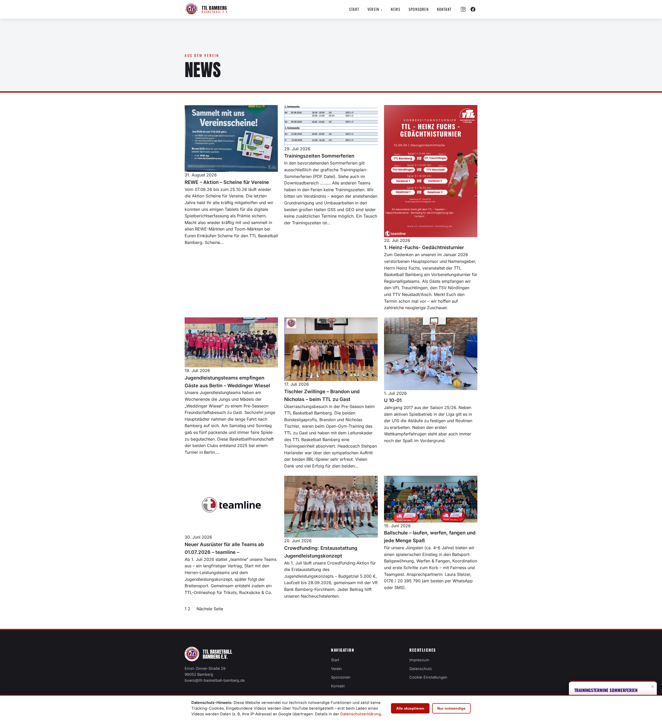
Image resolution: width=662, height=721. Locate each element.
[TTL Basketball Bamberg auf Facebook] (473, 9)
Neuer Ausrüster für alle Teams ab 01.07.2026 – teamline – (224, 548)
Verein (374, 9)
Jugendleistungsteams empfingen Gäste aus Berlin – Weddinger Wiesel (227, 382)
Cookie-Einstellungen (428, 677)
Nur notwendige (451, 708)
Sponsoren (419, 9)
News (395, 9)
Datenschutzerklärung (360, 714)
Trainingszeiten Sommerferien (319, 156)
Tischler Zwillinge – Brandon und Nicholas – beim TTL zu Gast (322, 395)
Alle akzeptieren (410, 708)
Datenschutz (420, 668)
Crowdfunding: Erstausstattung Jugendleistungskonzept (320, 552)
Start (354, 9)
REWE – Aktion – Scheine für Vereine (227, 182)
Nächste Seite (210, 608)
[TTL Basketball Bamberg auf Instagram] (463, 9)
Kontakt (444, 9)
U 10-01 (393, 400)
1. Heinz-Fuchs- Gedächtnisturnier (424, 247)
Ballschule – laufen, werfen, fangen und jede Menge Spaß (430, 537)
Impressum (419, 660)
